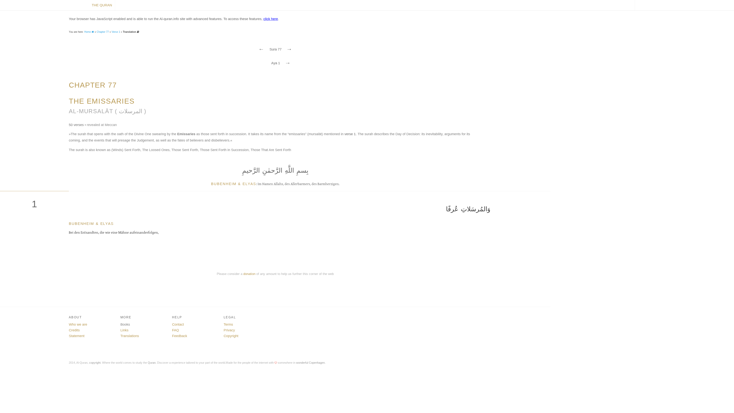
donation (249, 274)
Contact (178, 324)
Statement (76, 336)
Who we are (78, 324)
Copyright (231, 336)
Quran (152, 362)
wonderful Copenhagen (310, 362)
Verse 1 (116, 31)
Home (88, 31)
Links (124, 330)
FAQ (175, 330)
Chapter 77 (103, 31)
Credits (74, 330)
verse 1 (350, 134)
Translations (129, 336)
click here (270, 19)
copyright (95, 362)
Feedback (179, 336)
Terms (228, 324)
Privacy (229, 330)
